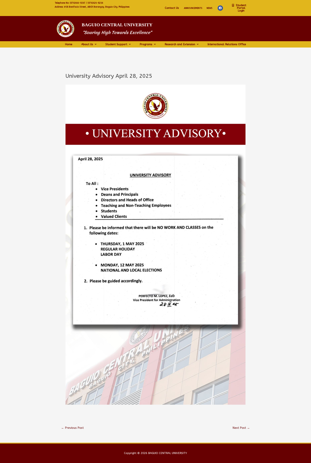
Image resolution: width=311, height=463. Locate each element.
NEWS (209, 8)
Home (68, 44)
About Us (87, 44)
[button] (240, 8)
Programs (146, 44)
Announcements (193, 8)
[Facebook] (220, 8)
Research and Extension (180, 44)
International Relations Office (227, 44)
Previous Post (72, 428)
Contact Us (172, 8)
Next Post (241, 428)
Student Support (116, 44)
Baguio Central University (117, 24)
